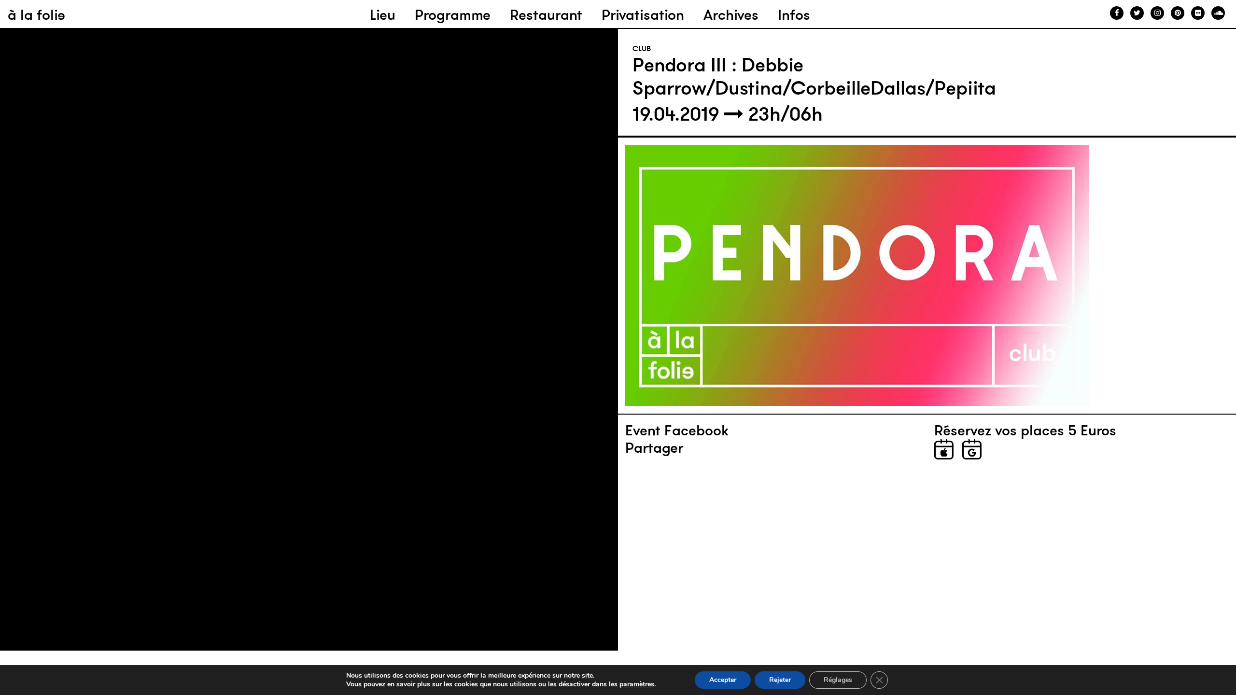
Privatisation (643, 15)
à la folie (36, 15)
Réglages (838, 679)
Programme (453, 15)
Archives (730, 15)
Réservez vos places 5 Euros (1025, 430)
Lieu (382, 15)
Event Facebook (677, 430)
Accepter (722, 679)
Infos (794, 15)
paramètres (636, 684)
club (641, 48)
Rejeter (780, 679)
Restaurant (546, 15)
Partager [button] (654, 448)
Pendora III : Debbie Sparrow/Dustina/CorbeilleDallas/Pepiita (814, 76)
